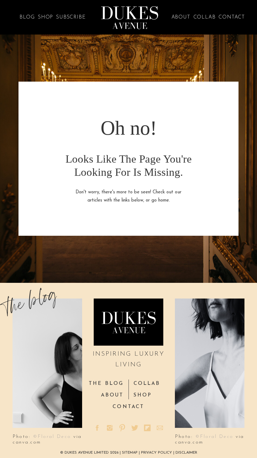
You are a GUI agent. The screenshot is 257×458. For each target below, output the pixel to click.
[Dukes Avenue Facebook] (97, 428)
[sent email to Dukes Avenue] (160, 428)
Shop (45, 17)
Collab (204, 17)
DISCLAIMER (186, 453)
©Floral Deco (52, 436)
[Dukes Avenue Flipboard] (147, 428)
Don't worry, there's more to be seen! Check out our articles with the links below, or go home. (128, 196)
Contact (231, 17)
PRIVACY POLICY (156, 453)
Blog (27, 17)
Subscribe (71, 17)
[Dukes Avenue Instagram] (109, 428)
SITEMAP (130, 453)
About (180, 17)
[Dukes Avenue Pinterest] (122, 428)
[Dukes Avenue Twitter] (135, 428)
